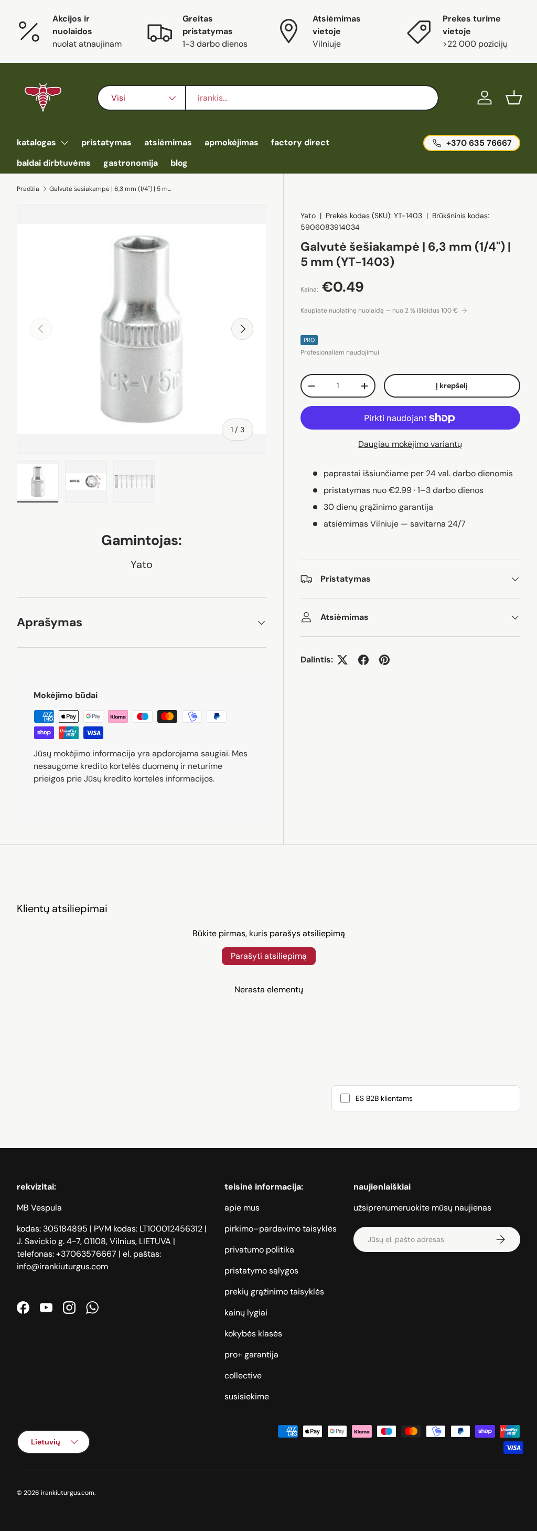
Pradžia (28, 189)
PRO (309, 340)
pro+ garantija (251, 1354)
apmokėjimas (232, 142)
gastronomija (130, 162)
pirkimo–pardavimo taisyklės (280, 1228)
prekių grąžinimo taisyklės (274, 1291)
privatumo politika (259, 1249)
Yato (308, 215)
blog (179, 162)
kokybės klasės (253, 1333)
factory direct (300, 142)
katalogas (36, 142)
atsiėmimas (168, 142)
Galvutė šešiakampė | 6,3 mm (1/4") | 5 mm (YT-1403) (112, 189)
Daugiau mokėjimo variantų (410, 443)
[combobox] (268, 98)
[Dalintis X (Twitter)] (342, 659)
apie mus (242, 1207)
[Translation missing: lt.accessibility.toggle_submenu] (64, 142)
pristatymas (106, 142)
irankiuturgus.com (67, 1493)
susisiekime (246, 1396)
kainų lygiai (245, 1312)
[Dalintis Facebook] (363, 659)
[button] (513, 97)
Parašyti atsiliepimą (269, 955)
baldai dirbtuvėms (54, 162)
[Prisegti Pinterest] (384, 659)
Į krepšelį (452, 385)
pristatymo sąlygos (261, 1270)
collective (243, 1375)
